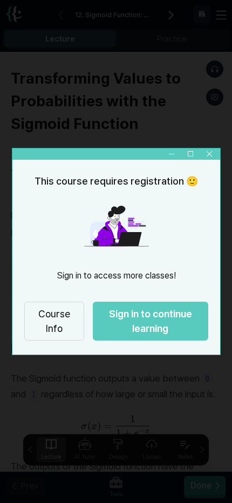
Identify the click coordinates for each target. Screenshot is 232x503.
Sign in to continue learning (150, 321)
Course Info (54, 321)
